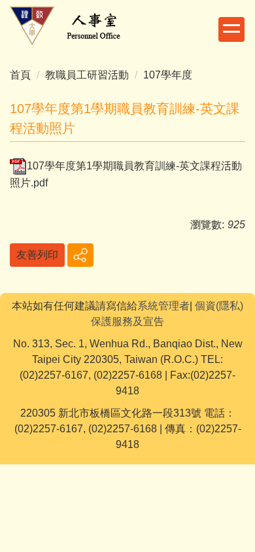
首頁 (20, 74)
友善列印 (37, 254)
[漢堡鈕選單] (231, 29)
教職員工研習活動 (87, 74)
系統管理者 (163, 305)
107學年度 (167, 74)
